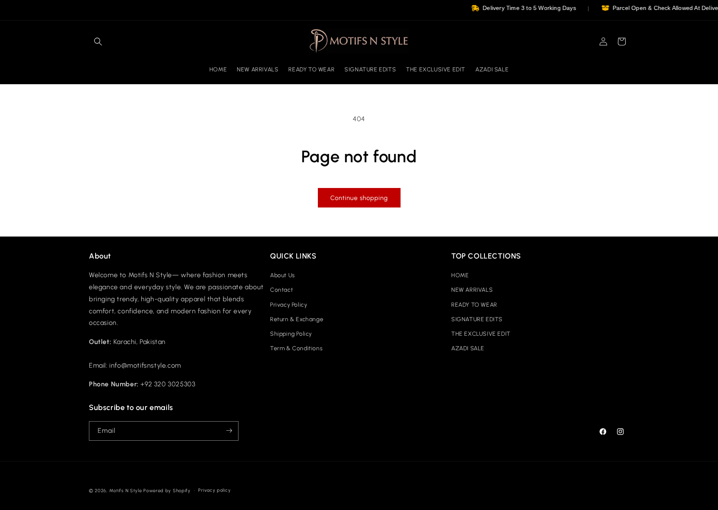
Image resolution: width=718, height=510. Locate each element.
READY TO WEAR (474, 304)
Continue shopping (359, 198)
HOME (460, 275)
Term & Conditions (296, 348)
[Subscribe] (229, 430)
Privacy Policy (288, 304)
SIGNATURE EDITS (477, 319)
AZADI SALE (467, 348)
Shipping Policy (291, 334)
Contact (281, 290)
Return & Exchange (296, 319)
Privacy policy (214, 490)
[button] (98, 41)
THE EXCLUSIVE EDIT (481, 334)
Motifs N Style (125, 490)
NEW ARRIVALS (472, 290)
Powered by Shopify (167, 490)
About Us (282, 275)
